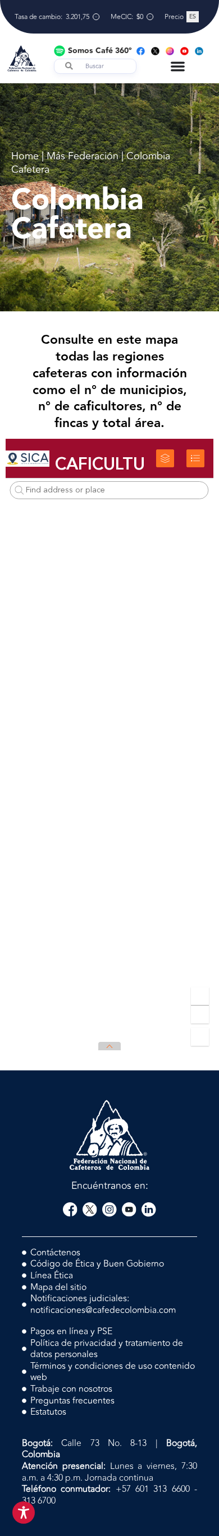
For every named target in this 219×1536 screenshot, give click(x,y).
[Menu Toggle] (177, 66)
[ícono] (70, 1209)
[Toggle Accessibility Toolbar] (23, 1512)
